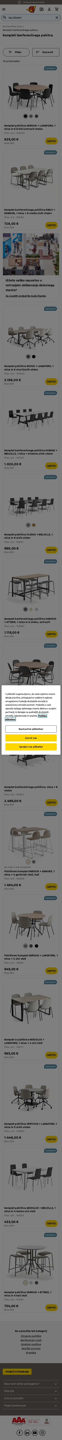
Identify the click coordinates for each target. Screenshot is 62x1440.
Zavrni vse (31, 737)
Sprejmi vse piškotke (31, 746)
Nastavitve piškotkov (31, 729)
